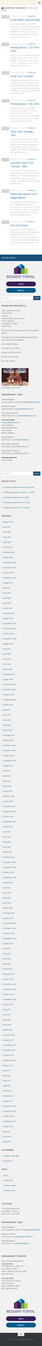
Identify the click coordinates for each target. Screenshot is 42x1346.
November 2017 (10, 1050)
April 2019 (7, 964)
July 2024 (7, 649)
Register (21, 290)
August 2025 (8, 583)
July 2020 (7, 887)
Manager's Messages (11, 1156)
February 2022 (9, 796)
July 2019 (7, 948)
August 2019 (8, 943)
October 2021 (9, 816)
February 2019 (9, 974)
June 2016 (7, 1136)
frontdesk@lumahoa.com (26, 416)
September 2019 (10, 938)
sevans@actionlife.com (20, 440)
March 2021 (8, 852)
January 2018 (8, 1040)
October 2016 (9, 1116)
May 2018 (7, 1020)
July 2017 (7, 1070)
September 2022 (10, 760)
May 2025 (7, 598)
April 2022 (7, 786)
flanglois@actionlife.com (31, 402)
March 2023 (8, 730)
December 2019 (10, 923)
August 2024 (8, 644)
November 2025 (10, 567)
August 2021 (8, 827)
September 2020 (10, 877)
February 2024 (9, 674)
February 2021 (9, 857)
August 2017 (8, 1065)
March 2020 (8, 908)
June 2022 (7, 776)
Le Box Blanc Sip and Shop (25, 19)
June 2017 (7, 1075)
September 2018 (10, 999)
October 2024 (9, 633)
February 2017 (9, 1096)
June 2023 (7, 715)
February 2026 (9, 552)
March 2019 (8, 969)
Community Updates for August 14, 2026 (19, 492)
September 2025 (10, 578)
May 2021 (7, 842)
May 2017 (7, 1081)
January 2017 (8, 1101)
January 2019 (8, 979)
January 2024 (8, 679)
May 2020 (7, 898)
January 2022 (8, 801)
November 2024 (10, 628)
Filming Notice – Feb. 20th (24, 103)
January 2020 (8, 918)
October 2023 (9, 694)
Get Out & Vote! (19, 225)
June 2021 (7, 837)
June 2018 (7, 1014)
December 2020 (10, 862)
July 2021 (7, 832)
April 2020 (7, 903)
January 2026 (8, 557)
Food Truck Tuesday (21, 76)
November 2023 (10, 689)
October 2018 (9, 994)
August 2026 (8, 522)
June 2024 (7, 654)
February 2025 (9, 613)
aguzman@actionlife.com (24, 409)
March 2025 (8, 608)
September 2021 (10, 821)
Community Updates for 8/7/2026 (16, 497)
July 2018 (7, 1009)
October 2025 (9, 572)
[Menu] (39, 2)
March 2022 (8, 791)
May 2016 (7, 1142)
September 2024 (10, 639)
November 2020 (10, 867)
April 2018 (7, 1025)
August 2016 (8, 1126)
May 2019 (7, 959)
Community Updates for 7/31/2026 (17, 502)
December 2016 (10, 1106)
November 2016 (10, 1111)
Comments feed (10, 1185)
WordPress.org (9, 1190)
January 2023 (8, 740)
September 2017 (10, 1060)
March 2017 (8, 1091)
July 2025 (7, 588)
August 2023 (8, 705)
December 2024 (10, 623)
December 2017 (10, 1045)
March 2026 (8, 547)
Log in (6, 1175)
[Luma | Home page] (4, 3)
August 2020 (8, 882)
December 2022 (10, 745)
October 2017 (9, 1055)
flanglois (31, 16)
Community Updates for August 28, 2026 (19, 487)
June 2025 (7, 593)
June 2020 (7, 893)
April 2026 (7, 542)
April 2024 (7, 664)
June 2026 (7, 532)
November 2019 (10, 928)
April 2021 (7, 847)
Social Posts (8, 1161)
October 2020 (9, 872)
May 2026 (7, 537)
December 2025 (10, 562)
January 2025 (8, 618)
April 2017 (7, 1086)
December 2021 (10, 806)
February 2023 (9, 735)
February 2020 (9, 913)
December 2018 (10, 984)
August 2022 (8, 766)
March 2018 (8, 1030)
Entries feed (8, 1180)
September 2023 (10, 700)
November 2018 (10, 989)
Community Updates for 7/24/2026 (17, 507)
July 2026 (7, 527)
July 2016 (7, 1131)
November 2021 (10, 811)
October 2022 (9, 755)
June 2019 (7, 954)
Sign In (21, 284)
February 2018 (9, 1035)
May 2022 (7, 781)
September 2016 (10, 1121)
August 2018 (8, 1004)
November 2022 (10, 750)
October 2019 (9, 933)
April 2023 (7, 725)
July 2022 (7, 771)
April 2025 (7, 603)
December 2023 (10, 684)
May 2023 (7, 720)
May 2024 (7, 659)
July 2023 (7, 710)
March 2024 (8, 669)
